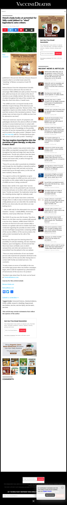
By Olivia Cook (54, 152)
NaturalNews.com (8, 288)
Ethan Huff (15, 26)
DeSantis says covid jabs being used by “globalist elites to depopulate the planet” (54, 111)
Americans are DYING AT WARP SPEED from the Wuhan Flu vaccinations (53, 238)
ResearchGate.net (8, 284)
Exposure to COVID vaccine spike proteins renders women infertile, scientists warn (53, 149)
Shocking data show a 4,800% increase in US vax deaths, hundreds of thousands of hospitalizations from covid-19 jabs (54, 102)
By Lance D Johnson (55, 106)
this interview (9, 134)
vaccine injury (20, 305)
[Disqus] (19, 403)
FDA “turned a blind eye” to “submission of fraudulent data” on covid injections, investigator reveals (54, 140)
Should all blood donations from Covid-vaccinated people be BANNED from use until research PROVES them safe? (53, 120)
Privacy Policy (47, 491)
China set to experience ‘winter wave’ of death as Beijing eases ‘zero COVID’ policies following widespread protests (53, 229)
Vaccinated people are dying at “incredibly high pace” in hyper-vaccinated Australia (53, 192)
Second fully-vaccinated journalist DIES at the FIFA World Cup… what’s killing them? (54, 184)
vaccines (5, 307)
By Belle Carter (54, 170)
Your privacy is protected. (9, 335)
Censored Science (18, 301)
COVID (4, 303)
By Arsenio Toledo (54, 89)
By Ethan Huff (53, 114)
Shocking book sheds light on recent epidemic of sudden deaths (54, 93)
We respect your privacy (24, 487)
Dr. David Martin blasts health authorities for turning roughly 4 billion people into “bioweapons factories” (53, 219)
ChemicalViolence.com (11, 277)
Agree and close (50, 495)
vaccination (6, 305)
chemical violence (30, 301)
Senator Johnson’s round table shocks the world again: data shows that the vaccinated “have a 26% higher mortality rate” (54, 201)
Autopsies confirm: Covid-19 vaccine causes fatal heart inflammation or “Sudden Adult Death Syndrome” (54, 246)
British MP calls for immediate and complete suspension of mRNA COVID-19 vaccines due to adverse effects (54, 86)
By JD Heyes (53, 162)
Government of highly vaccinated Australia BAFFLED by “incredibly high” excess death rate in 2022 (53, 175)
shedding (21, 303)
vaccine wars (30, 305)
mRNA (9, 303)
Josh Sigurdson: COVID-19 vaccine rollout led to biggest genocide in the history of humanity (53, 167)
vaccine (13, 305)
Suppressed (29, 303)
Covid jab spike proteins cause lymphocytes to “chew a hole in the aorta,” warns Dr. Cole (54, 210)
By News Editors (54, 96)
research (15, 303)
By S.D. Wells (53, 80)
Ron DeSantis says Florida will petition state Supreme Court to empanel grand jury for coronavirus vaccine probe (54, 158)
